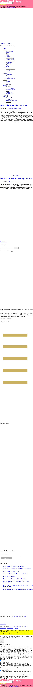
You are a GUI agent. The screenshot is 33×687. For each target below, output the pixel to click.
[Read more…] (16, 175)
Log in (16, 628)
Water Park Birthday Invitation (13, 566)
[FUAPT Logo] (11, 447)
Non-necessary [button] (4, 669)
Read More (14, 637)
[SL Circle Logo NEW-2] (11, 470)
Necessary (5, 661)
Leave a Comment (17, 108)
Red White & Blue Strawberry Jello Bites (16, 179)
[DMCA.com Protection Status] (9, 624)
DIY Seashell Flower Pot (11, 571)
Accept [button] (9, 637)
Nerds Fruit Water (9, 576)
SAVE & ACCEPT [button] (4, 678)
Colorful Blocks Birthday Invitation (15, 573)
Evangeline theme (16, 616)
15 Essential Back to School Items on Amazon (18, 589)
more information (11, 7)
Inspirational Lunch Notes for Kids (15, 579)
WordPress (10, 628)
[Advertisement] (16, 24)
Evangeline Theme (16, 626)
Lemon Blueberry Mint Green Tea (13, 105)
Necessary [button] (3, 659)
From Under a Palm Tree (6, 43)
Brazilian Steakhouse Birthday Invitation (17, 568)
